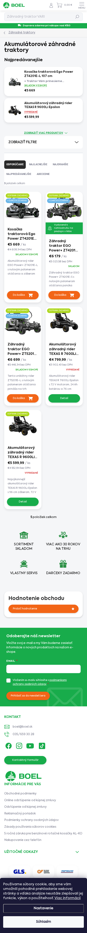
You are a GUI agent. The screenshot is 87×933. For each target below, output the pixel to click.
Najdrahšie (60, 164)
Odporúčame (15, 164)
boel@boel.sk (22, 726)
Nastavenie (43, 908)
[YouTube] (30, 745)
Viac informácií (67, 898)
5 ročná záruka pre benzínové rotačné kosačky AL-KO (43, 833)
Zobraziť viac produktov (43, 133)
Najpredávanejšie (18, 174)
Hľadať (77, 17)
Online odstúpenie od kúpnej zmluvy (30, 800)
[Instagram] (18, 745)
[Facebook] (8, 745)
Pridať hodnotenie (25, 609)
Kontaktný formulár (25, 760)
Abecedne (43, 174)
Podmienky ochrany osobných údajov (31, 820)
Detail (64, 398)
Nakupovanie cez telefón (22, 840)
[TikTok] (41, 745)
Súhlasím (43, 922)
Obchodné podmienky (20, 793)
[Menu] (81, 5)
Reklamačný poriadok (20, 813)
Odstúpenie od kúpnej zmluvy (25, 806)
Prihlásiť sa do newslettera (28, 696)
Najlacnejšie (38, 164)
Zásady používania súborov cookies (30, 826)
